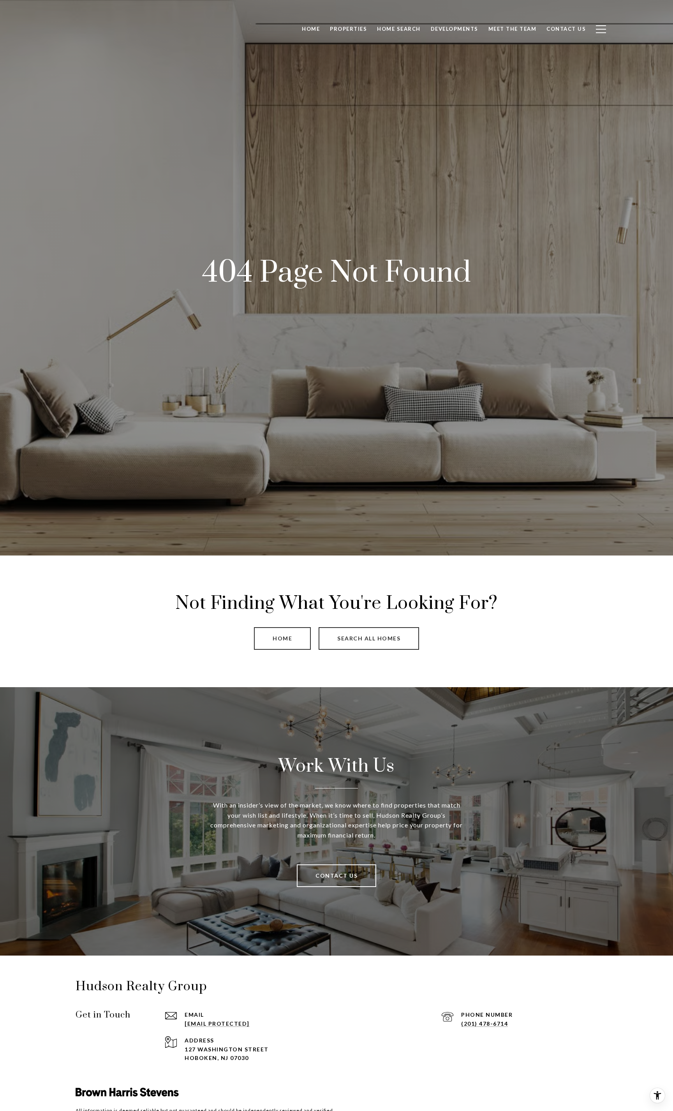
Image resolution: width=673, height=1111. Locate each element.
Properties (348, 29)
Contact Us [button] (336, 875)
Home (282, 638)
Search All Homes (368, 638)
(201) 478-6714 (484, 1023)
